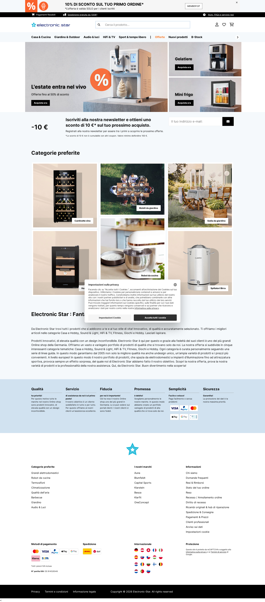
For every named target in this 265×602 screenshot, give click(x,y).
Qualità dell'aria (40, 492)
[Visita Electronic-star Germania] (136, 550)
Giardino (36, 502)
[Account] (217, 24)
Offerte (160, 37)
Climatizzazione (40, 487)
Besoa (137, 492)
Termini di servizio (218, 552)
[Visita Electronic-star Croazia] (136, 564)
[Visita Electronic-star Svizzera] (148, 550)
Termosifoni (38, 482)
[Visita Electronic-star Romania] (142, 564)
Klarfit (137, 497)
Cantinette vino (83, 220)
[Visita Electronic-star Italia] (161, 550)
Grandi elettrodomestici (45, 472)
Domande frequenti (197, 477)
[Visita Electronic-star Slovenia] (148, 571)
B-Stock (196, 37)
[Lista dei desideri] (224, 24)
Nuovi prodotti (178, 37)
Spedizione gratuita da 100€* (82, 14)
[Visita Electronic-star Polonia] (161, 557)
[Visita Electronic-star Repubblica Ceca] (148, 557)
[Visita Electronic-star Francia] (154, 550)
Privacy (35, 591)
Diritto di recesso (196, 502)
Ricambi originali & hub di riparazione (207, 507)
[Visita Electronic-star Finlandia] (154, 564)
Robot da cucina (149, 275)
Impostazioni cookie (197, 531)
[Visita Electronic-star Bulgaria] (148, 564)
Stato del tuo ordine (197, 487)
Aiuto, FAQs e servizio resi (221, 14)
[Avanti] (237, 37)
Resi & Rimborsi (195, 482)
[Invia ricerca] (99, 25)
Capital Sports (142, 482)
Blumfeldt (139, 477)
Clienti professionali (197, 521)
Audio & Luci (38, 507)
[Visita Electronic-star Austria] (142, 550)
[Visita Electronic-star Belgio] (161, 564)
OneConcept (141, 502)
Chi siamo (191, 472)
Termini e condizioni (56, 591)
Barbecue (36, 497)
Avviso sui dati (194, 526)
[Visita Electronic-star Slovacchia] (142, 557)
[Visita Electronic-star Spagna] (136, 557)
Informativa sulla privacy (196, 552)
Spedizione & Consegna (199, 512)
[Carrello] (232, 24)
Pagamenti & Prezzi (197, 517)
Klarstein (139, 487)
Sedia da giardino (216, 220)
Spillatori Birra (218, 288)
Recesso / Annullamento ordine (204, 497)
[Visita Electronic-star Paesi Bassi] (136, 571)
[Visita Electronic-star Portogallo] (142, 571)
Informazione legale (84, 591)
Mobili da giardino (148, 208)
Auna (137, 472)
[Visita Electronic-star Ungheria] (154, 557)
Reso (189, 492)
